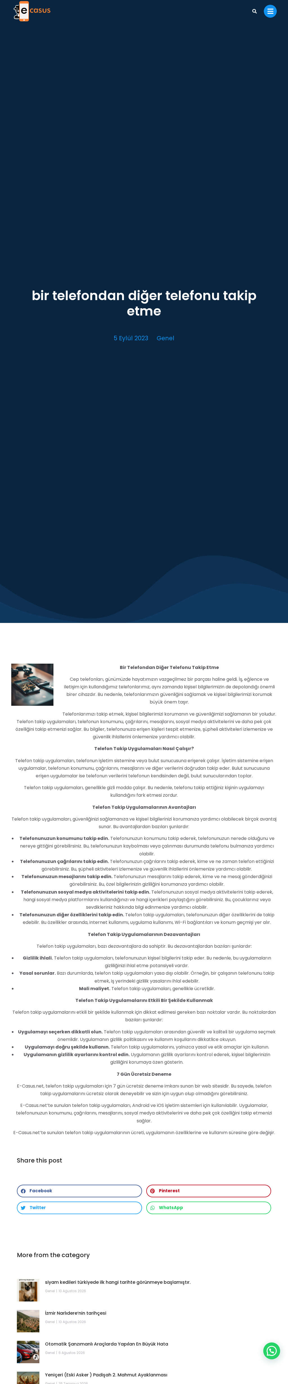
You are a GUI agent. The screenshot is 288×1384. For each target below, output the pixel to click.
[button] (79, 1191)
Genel (165, 338)
